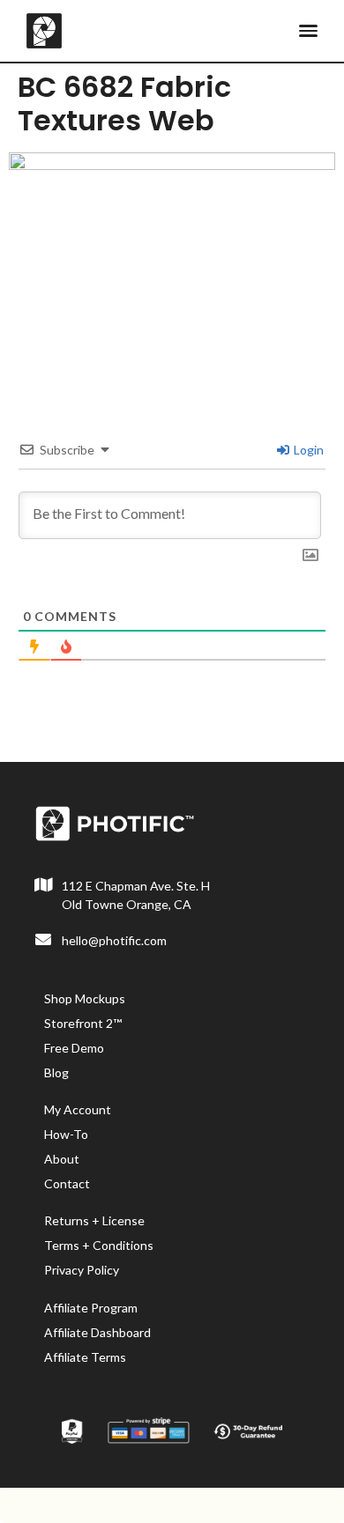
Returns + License (94, 1220)
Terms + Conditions (98, 1245)
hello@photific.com (114, 940)
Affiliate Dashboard (97, 1332)
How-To (66, 1134)
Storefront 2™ (83, 1023)
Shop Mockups (84, 998)
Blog (56, 1072)
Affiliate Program (91, 1307)
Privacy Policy (81, 1269)
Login (307, 449)
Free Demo (74, 1047)
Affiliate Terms (85, 1356)
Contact (67, 1183)
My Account (77, 1109)
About (61, 1158)
